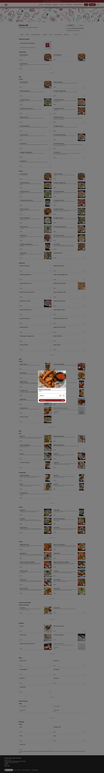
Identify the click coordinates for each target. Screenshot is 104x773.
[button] (52, 379)
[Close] (64, 372)
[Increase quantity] (63, 395)
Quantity (42, 395)
